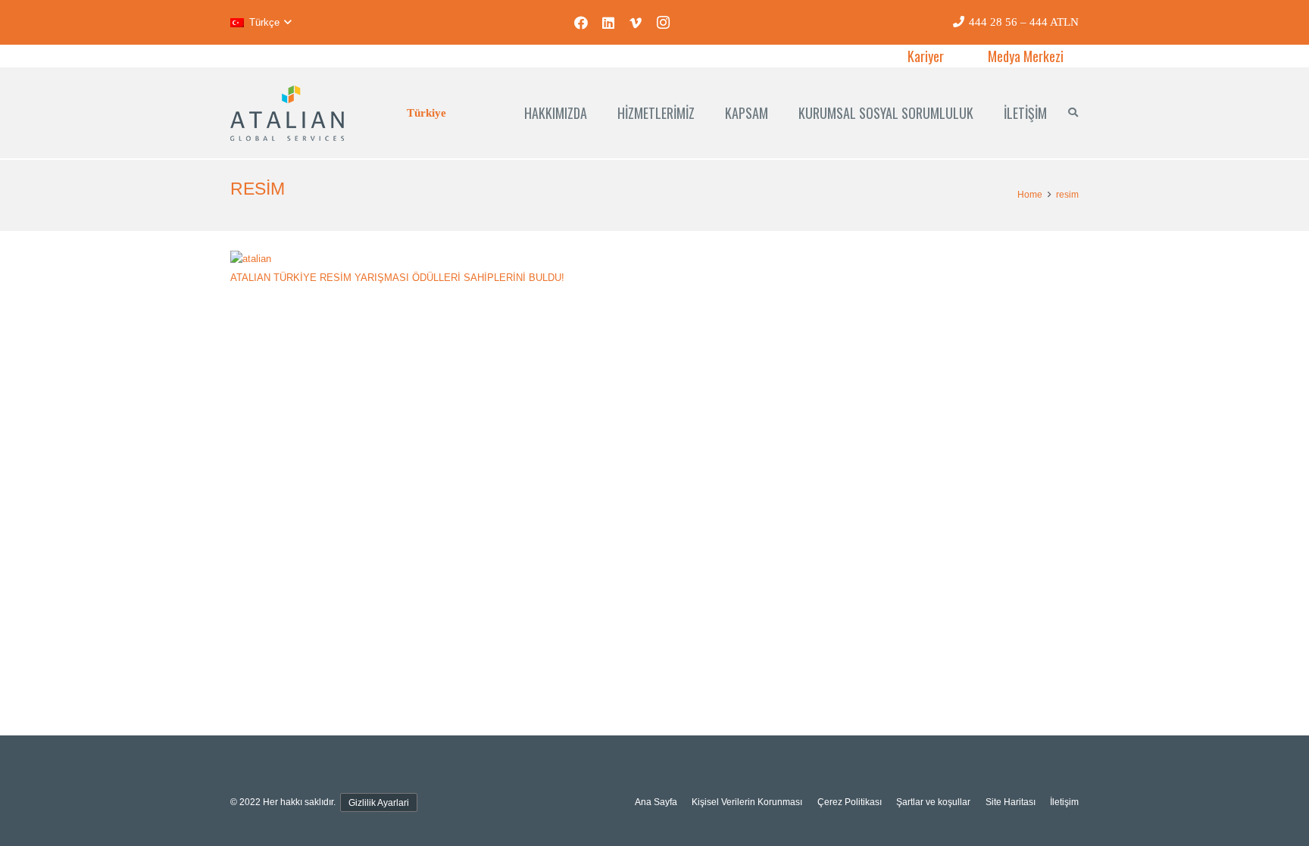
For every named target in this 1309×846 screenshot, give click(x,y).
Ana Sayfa (656, 802)
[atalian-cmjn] (287, 113)
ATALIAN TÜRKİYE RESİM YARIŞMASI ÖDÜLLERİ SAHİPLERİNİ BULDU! (397, 277)
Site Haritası (1011, 802)
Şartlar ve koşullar (933, 802)
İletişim (1064, 802)
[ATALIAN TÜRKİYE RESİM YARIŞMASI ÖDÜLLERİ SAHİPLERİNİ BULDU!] (250, 258)
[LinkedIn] (608, 22)
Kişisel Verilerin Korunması (747, 802)
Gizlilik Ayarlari (378, 802)
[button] (260, 23)
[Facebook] (581, 22)
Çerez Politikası (849, 802)
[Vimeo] (635, 22)
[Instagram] (662, 22)
